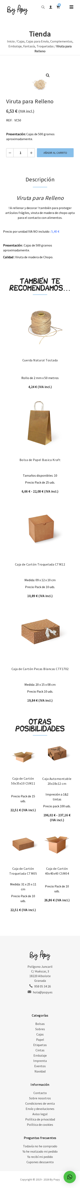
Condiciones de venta (40, 1103)
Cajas (21, 41)
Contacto (40, 1093)
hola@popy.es (43, 992)
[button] (47, 75)
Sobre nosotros (40, 1098)
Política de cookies (40, 1125)
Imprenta (40, 1061)
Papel (40, 1040)
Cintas (40, 1050)
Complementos (61, 41)
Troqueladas (45, 46)
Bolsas (40, 1024)
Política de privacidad (40, 1119)
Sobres (40, 1029)
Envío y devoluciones (40, 1109)
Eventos (40, 1066)
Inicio (11, 41)
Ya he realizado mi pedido (40, 1151)
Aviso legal (40, 1114)
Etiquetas (40, 1045)
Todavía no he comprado (40, 1146)
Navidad (40, 1071)
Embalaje (15, 46)
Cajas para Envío (37, 41)
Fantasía (29, 46)
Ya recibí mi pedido (40, 1157)
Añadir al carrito (55, 153)
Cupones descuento (40, 1162)
